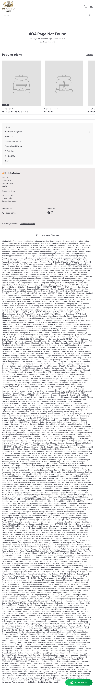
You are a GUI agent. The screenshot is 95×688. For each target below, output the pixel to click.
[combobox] (47, 15)
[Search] (90, 15)
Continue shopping (47, 42)
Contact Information (9, 201)
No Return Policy (8, 195)
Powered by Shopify (27, 224)
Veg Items (5, 186)
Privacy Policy (7, 198)
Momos (5, 177)
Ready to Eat (6, 180)
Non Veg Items (7, 183)
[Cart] (85, 6)
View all (89, 55)
